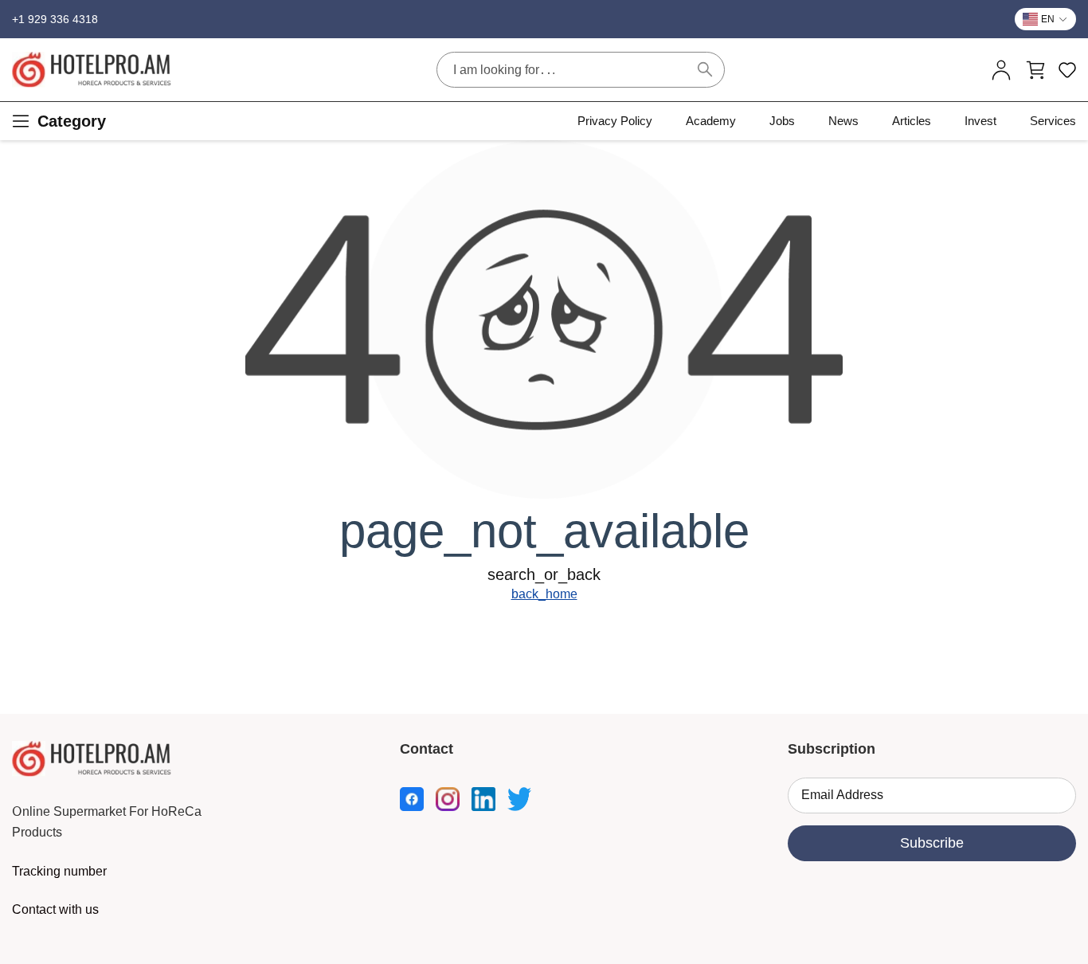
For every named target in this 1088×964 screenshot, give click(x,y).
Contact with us (55, 909)
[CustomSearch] (705, 69)
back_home (544, 594)
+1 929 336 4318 (55, 19)
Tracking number (59, 871)
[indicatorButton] (1001, 70)
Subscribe (932, 843)
